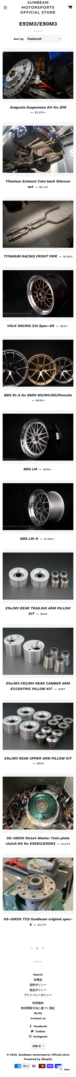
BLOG (38, 1013)
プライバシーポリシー (38, 995)
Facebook (40, 1026)
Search (38, 974)
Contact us (38, 1018)
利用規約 (38, 1003)
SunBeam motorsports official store (38, 7)
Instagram (39, 1036)
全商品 (38, 979)
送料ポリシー (38, 984)
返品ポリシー (38, 990)
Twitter (39, 1031)
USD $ (36, 1046)
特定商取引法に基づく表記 (38, 1008)
